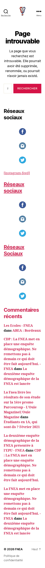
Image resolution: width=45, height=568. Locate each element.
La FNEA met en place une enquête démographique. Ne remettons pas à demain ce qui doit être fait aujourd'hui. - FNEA (22, 504)
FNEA (18, 549)
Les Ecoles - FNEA (18, 326)
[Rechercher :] (7, 89)
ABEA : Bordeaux (26, 331)
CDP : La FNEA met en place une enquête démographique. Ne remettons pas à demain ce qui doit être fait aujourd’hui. (22, 465)
